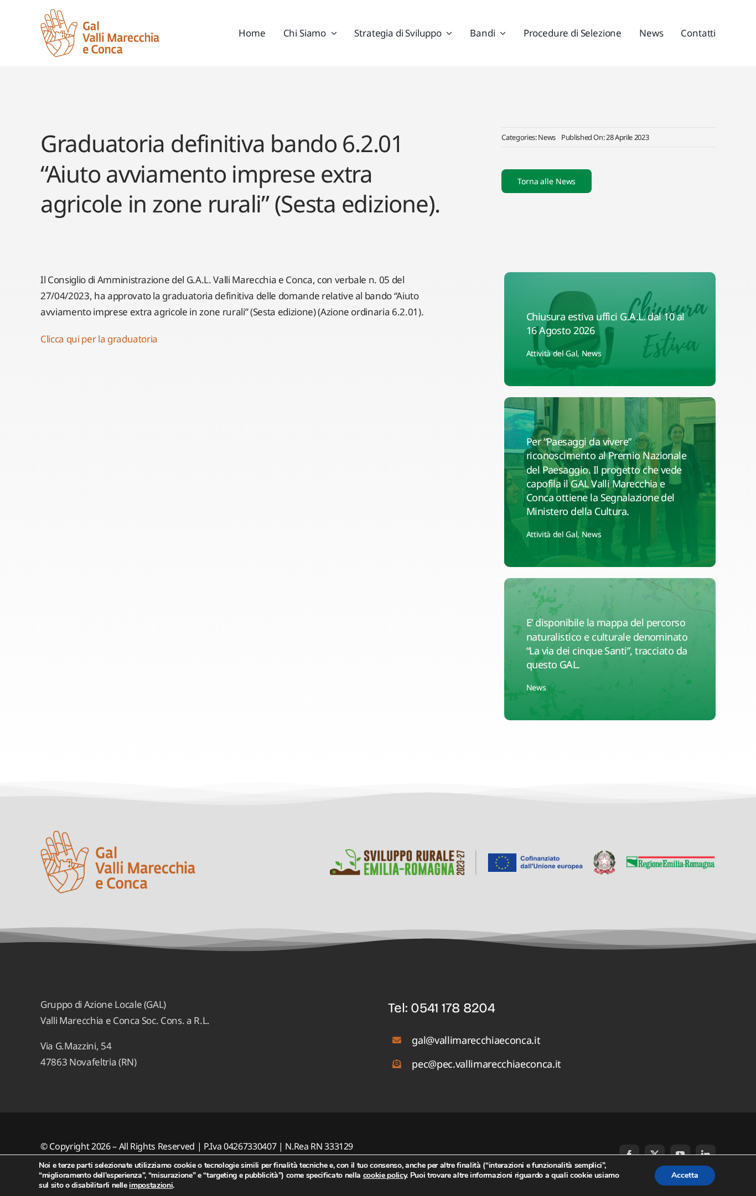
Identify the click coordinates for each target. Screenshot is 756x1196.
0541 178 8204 (453, 1008)
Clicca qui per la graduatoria (99, 338)
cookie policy (385, 1175)
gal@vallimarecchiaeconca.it (476, 1040)
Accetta (684, 1175)
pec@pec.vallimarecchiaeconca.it (486, 1063)
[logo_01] (99, 13)
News (547, 137)
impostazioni (151, 1185)
